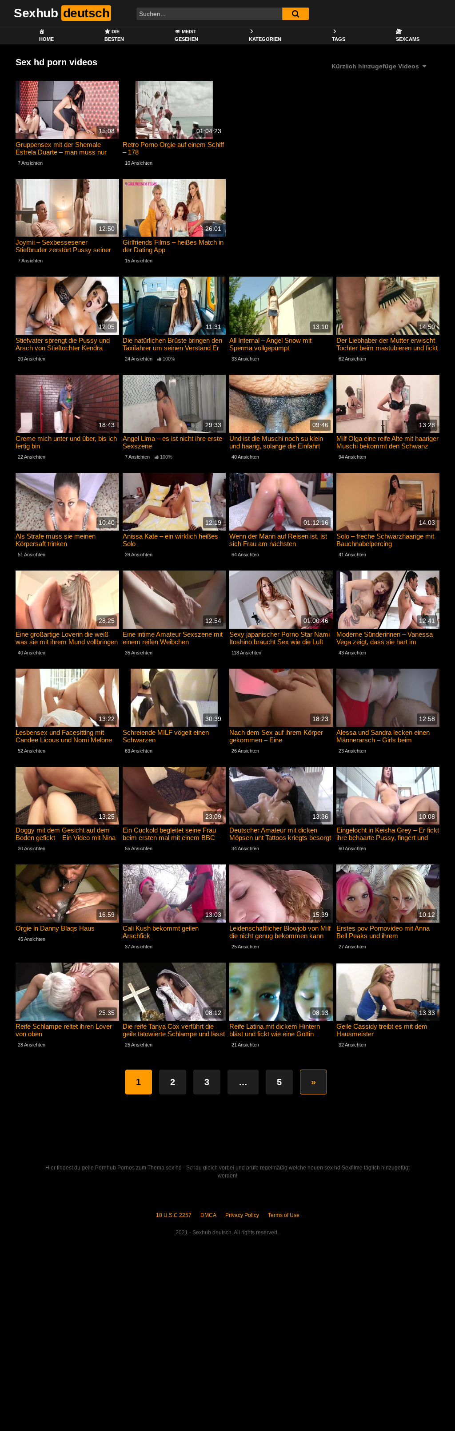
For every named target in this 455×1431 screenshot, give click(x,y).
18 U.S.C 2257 (174, 1215)
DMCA (208, 1215)
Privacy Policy (242, 1215)
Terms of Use (283, 1215)
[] (295, 14)
